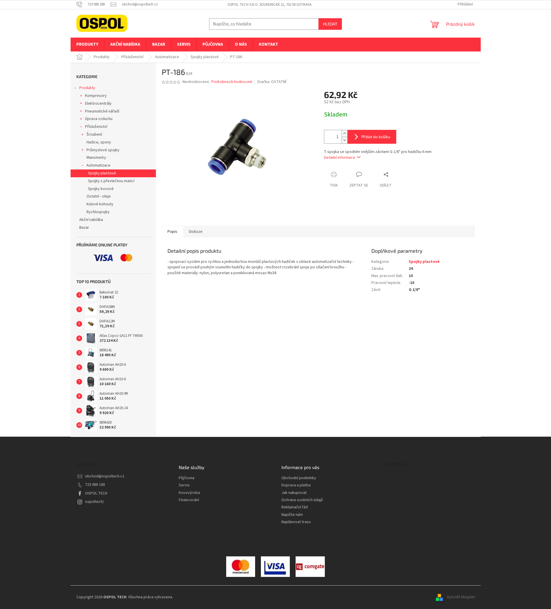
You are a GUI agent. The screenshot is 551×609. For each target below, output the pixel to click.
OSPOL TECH (96, 493)
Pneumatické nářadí (102, 111)
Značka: (271, 82)
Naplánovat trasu (296, 522)
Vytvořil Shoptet (461, 597)
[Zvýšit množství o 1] (344, 133)
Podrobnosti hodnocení (231, 82)
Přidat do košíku (375, 136)
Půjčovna (186, 478)
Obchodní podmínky (298, 478)
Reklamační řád (294, 507)
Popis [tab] (172, 232)
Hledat (330, 23)
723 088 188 (95, 485)
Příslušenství (96, 127)
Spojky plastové (102, 173)
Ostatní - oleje (98, 196)
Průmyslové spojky (102, 150)
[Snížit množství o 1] (344, 140)
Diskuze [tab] (195, 232)
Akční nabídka (91, 220)
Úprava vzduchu (99, 119)
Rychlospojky (98, 212)
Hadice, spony (98, 142)
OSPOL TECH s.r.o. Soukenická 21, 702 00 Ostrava (270, 4)
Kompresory (96, 96)
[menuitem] (87, 44)
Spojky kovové (101, 189)
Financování (189, 500)
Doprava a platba (296, 485)
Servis (184, 485)
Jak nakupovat (294, 493)
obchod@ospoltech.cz (104, 476)
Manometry (96, 157)
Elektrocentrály (98, 103)
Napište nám (292, 515)
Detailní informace (339, 157)
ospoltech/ (94, 502)
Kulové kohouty (99, 204)
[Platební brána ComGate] (240, 566)
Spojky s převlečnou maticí (111, 181)
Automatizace (98, 165)
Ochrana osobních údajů (302, 500)
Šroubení (94, 134)
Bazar (84, 227)
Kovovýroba (189, 493)
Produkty (87, 88)
